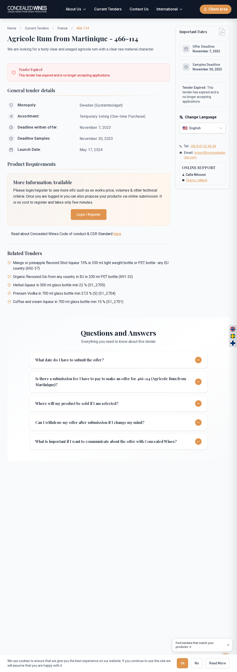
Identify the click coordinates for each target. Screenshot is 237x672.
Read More (217, 663)
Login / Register (89, 214)
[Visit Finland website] (233, 343)
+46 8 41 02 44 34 (203, 146)
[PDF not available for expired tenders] (222, 31)
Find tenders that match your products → (195, 645)
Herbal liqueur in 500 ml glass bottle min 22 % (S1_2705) (59, 285)
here (117, 234)
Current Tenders (37, 28)
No (197, 663)
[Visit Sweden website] (233, 336)
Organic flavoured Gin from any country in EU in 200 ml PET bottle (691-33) (73, 276)
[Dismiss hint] (228, 645)
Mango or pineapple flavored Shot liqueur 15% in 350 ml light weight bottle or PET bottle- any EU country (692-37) (90, 266)
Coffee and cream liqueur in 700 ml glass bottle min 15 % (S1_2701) (68, 302)
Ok (182, 663)
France (63, 28)
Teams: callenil (196, 180)
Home (11, 28)
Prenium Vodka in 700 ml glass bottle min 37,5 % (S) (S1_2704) (64, 293)
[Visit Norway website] (233, 329)
